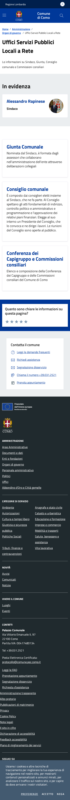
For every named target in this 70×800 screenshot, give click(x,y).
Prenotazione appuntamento (19, 676)
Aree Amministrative (15, 447)
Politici (6, 476)
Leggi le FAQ (9, 670)
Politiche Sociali (11, 536)
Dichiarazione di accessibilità (17, 733)
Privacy (4, 710)
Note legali (6, 722)
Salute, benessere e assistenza (47, 539)
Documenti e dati (12, 453)
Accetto (47, 794)
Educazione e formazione (50, 519)
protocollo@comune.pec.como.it (21, 662)
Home (5, 29)
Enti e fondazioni (12, 458)
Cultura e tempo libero (15, 519)
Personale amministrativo (18, 470)
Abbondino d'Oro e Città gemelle (21, 487)
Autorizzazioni (11, 513)
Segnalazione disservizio (17, 681)
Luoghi (6, 605)
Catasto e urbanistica (48, 513)
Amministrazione (21, 29)
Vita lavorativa (44, 548)
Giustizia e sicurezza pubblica (14, 528)
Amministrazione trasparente (18, 693)
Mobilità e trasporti (46, 530)
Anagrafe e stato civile (48, 507)
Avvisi (6, 574)
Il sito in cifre (8, 728)
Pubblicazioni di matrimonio (17, 704)
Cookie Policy (8, 716)
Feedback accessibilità (13, 739)
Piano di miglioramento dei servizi (20, 745)
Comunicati (9, 579)
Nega (60, 794)
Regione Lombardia (15, 4)
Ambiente (8, 507)
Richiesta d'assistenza (15, 687)
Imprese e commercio (48, 525)
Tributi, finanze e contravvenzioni (12, 551)
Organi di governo (11, 33)
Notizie (6, 585)
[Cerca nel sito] (61, 15)
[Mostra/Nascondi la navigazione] (4, 15)
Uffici (5, 482)
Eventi (6, 611)
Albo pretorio (8, 699)
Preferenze (29, 794)
